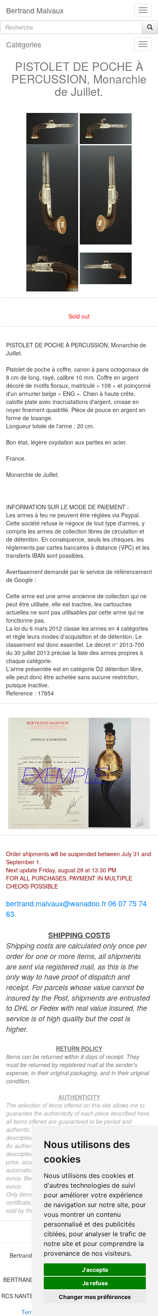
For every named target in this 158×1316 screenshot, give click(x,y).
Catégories (23, 44)
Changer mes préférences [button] (95, 1296)
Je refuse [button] (95, 1283)
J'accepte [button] (95, 1269)
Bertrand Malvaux (35, 10)
